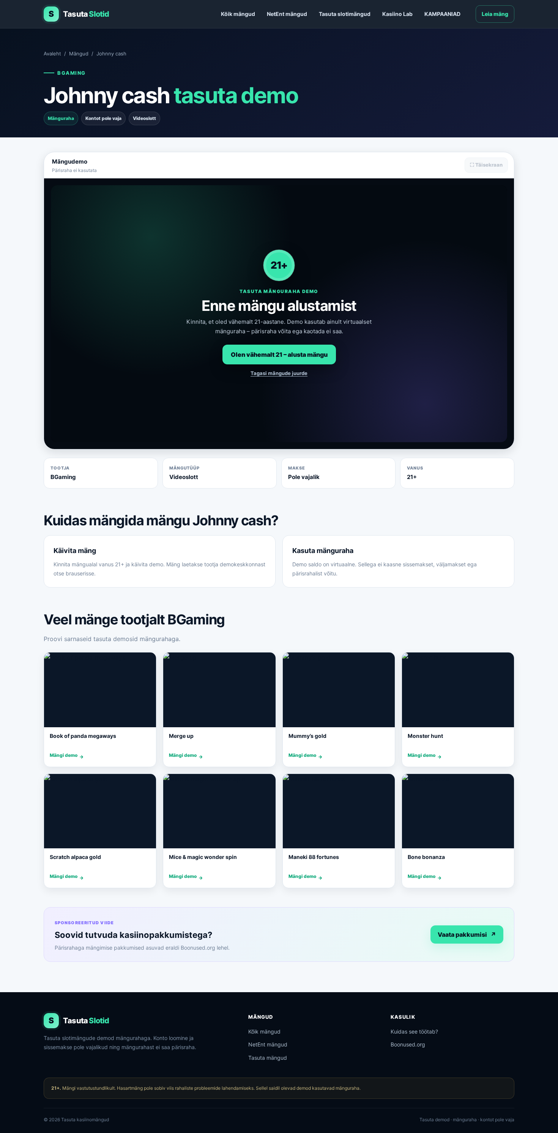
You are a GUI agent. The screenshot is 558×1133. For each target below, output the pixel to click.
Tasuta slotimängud (344, 14)
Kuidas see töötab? (414, 1031)
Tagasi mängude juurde (279, 373)
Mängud (78, 53)
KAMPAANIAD (442, 14)
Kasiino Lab (397, 14)
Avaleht (52, 53)
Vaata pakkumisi (467, 934)
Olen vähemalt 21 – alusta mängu (279, 354)
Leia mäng (495, 14)
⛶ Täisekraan (486, 165)
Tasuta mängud (267, 1057)
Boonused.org (408, 1044)
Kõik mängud (238, 14)
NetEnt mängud (287, 14)
